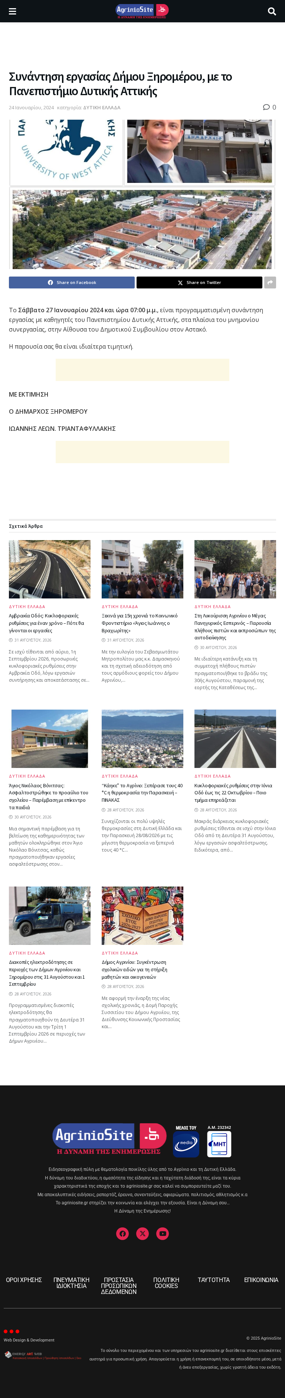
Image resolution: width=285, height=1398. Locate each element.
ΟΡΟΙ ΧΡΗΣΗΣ (24, 1280)
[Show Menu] (12, 11)
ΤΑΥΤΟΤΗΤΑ (214, 1280)
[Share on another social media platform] (270, 282)
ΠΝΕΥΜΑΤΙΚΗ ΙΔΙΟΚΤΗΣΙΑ (71, 1282)
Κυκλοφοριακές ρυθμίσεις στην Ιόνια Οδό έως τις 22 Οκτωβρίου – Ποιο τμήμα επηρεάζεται (233, 792)
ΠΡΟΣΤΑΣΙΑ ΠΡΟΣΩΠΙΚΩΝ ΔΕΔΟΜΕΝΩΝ (119, 1285)
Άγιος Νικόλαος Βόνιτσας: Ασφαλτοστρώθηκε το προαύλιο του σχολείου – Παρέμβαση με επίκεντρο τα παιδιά (48, 796)
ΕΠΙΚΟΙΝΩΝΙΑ (261, 1280)
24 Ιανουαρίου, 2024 (31, 107)
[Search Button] (272, 11)
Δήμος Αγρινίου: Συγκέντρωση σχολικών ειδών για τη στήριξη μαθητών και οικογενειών (134, 969)
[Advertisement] (142, 44)
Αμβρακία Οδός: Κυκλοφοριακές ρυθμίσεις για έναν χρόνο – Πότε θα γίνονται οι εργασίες (46, 622)
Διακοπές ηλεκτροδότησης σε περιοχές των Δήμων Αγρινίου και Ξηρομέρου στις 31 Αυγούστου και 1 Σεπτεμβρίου (47, 973)
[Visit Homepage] (142, 11)
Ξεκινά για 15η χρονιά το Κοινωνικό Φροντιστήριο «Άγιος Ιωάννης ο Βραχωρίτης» (139, 622)
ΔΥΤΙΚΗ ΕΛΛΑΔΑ (102, 107)
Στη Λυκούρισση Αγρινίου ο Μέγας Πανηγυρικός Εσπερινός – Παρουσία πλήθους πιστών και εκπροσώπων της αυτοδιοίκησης (235, 626)
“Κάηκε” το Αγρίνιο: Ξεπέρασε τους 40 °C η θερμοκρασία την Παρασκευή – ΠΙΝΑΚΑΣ (142, 792)
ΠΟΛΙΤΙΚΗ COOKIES (166, 1282)
